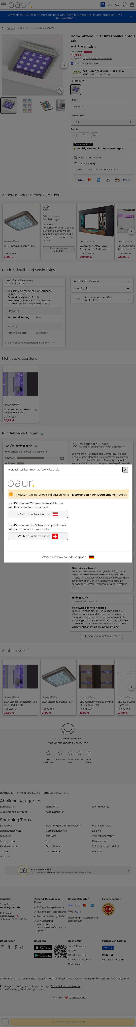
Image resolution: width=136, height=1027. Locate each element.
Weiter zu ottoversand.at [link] (34, 514)
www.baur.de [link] (65, 557)
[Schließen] (125, 469)
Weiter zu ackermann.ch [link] (34, 536)
